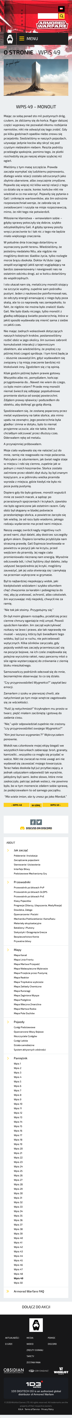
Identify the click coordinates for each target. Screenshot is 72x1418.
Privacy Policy (47, 1409)
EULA (20, 1409)
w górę (36, 805)
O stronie (18, 52)
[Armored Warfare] (52, 24)
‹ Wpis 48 (17, 805)
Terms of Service (32, 1409)
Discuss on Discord (39, 828)
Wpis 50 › (55, 805)
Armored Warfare (36, 1325)
